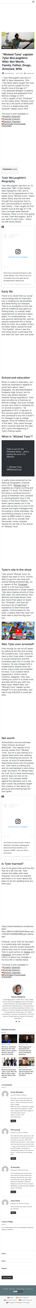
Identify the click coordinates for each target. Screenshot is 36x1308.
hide (14, 170)
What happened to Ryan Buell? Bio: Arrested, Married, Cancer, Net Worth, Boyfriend (25, 1051)
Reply (13, 1121)
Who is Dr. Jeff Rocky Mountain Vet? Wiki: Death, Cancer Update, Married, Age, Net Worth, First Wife (9, 1051)
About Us (12, 1289)
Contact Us (29, 1289)
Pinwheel (22, 585)
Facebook (6, 955)
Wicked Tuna (20, 486)
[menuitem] (11, 117)
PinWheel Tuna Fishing (21, 284)
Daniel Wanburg (9, 73)
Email (4, 1261)
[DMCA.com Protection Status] (18, 1292)
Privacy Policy (20, 1289)
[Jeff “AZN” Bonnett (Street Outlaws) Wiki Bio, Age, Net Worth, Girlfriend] (26, 1062)
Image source (8, 48)
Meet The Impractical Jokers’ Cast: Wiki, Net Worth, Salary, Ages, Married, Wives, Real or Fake (9, 1073)
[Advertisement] (18, 18)
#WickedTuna (21, 457)
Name (4, 1254)
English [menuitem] (11, 1298)
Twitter (27, 952)
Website (4, 1269)
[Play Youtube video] (18, 631)
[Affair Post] (9, 2)
